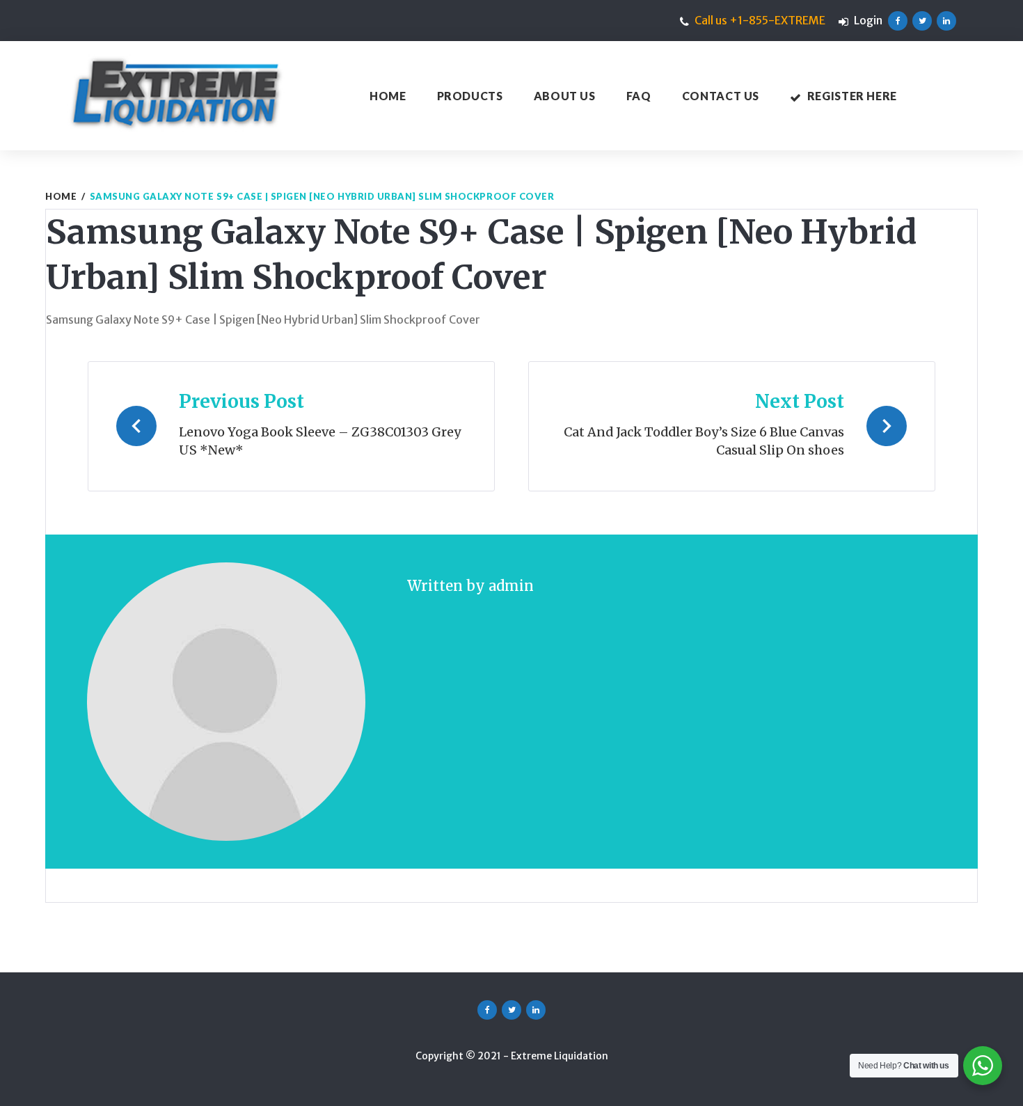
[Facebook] (897, 21)
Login (868, 20)
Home (388, 95)
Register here (852, 95)
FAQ (638, 95)
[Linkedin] (946, 21)
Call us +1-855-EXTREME (760, 20)
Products (470, 95)
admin (511, 585)
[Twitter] (922, 21)
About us (565, 95)
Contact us (720, 95)
